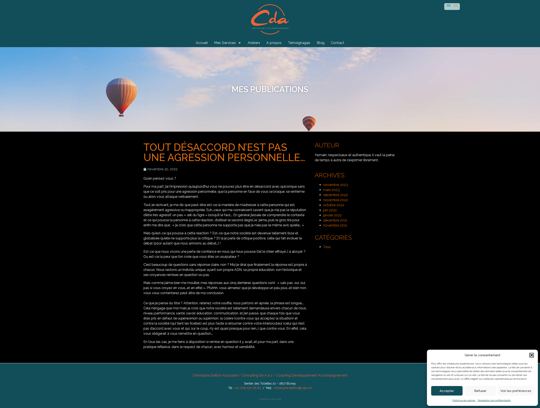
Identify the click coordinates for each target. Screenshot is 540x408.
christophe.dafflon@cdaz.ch (293, 388)
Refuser (480, 391)
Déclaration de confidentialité (494, 400)
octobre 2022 (333, 205)
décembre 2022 (335, 195)
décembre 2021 (335, 220)
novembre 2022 (335, 200)
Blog (321, 43)
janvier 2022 (332, 215)
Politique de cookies (463, 400)
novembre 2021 (335, 225)
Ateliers (254, 43)
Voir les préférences (515, 391)
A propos (274, 43)
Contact (337, 43)
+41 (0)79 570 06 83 (248, 388)
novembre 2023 (335, 185)
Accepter (447, 391)
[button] (531, 355)
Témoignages (299, 43)
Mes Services (225, 43)
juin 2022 (330, 210)
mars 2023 (331, 190)
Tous (327, 247)
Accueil (202, 43)
